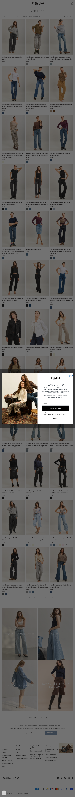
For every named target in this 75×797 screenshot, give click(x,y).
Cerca (55, 418)
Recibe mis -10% (55, 408)
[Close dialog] (70, 375)
